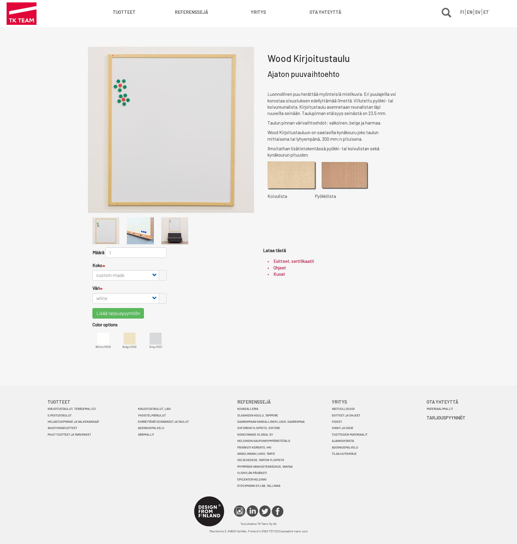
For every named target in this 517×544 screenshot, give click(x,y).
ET (486, 12)
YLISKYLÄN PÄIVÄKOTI (252, 473)
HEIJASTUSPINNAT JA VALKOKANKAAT (73, 421)
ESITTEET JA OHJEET (346, 415)
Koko (97, 265)
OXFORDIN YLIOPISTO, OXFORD (258, 428)
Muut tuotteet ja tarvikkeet (69, 434)
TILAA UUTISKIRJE (344, 453)
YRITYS (258, 12)
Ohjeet (279, 267)
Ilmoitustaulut (60, 415)
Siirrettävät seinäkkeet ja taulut (163, 421)
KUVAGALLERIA (247, 408)
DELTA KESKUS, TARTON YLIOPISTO (260, 460)
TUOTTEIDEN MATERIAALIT (349, 434)
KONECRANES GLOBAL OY (255, 434)
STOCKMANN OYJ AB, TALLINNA (258, 485)
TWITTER (265, 511)
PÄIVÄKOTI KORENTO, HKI (254, 447)
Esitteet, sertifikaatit (293, 261)
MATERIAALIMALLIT (440, 408)
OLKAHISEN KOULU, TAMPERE (257, 415)
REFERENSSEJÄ (254, 401)
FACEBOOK (277, 511)
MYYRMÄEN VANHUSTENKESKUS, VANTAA (265, 466)
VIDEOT (337, 421)
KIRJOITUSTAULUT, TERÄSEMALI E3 (72, 408)
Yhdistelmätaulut (152, 415)
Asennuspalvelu (151, 428)
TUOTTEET (59, 401)
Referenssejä (191, 12)
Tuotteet (124, 12)
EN (469, 12)
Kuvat (279, 274)
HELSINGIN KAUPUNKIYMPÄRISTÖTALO (263, 441)
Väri (96, 288)
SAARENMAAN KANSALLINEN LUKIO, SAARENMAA (271, 421)
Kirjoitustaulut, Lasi (154, 408)
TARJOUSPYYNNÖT (446, 417)
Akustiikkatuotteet (62, 428)
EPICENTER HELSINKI (252, 479)
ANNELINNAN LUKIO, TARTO (256, 453)
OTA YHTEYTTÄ (325, 12)
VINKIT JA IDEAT (342, 428)
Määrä (98, 252)
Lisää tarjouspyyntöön (118, 313)
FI (462, 12)
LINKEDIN (252, 511)
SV (477, 12)
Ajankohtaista (343, 441)
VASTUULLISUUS (343, 408)
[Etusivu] (21, 13)
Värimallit (146, 434)
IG (240, 511)
